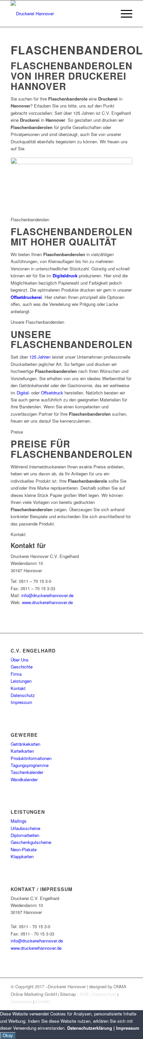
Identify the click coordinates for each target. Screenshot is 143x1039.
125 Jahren (40, 357)
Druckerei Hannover (67, 986)
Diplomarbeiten (25, 835)
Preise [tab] (17, 432)
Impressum (21, 702)
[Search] (107, 13)
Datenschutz (23, 695)
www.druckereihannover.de (47, 602)
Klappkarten (22, 856)
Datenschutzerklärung (89, 1028)
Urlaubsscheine (25, 828)
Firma (16, 674)
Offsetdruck (52, 392)
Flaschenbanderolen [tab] (30, 219)
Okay (8, 1035)
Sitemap (68, 994)
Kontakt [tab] (18, 534)
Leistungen (21, 681)
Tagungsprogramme (30, 765)
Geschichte (22, 666)
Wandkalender (24, 779)
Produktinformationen (31, 758)
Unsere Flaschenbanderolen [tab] (37, 322)
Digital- (23, 392)
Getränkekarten (25, 744)
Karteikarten (22, 751)
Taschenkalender (27, 772)
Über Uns (20, 660)
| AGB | (84, 994)
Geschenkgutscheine (31, 842)
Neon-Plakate (24, 849)
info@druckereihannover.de (47, 595)
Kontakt (18, 688)
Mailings (19, 821)
